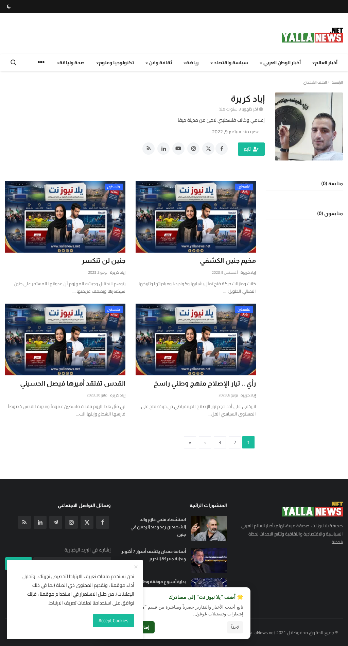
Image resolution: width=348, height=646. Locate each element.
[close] (136, 567)
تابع (247, 148)
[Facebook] (102, 522)
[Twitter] (87, 522)
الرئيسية (337, 82)
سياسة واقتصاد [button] (230, 62)
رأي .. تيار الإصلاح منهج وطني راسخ (205, 383)
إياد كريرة (248, 272)
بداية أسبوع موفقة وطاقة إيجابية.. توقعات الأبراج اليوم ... (154, 585)
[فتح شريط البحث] (13, 62)
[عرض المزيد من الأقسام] (41, 63)
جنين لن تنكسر (103, 260)
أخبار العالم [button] (326, 62)
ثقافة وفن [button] (160, 62)
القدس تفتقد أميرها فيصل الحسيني (72, 383)
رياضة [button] (192, 62)
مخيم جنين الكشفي (228, 260)
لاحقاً (235, 627)
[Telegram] (55, 522)
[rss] (24, 522)
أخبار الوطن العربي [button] (281, 62)
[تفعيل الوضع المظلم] (9, 6)
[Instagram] (71, 522)
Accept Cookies (113, 620)
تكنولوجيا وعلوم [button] (116, 62)
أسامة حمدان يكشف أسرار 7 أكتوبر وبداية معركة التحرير (153, 555)
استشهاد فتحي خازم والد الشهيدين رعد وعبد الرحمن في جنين (158, 527)
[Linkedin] (40, 522)
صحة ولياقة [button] (72, 62)
